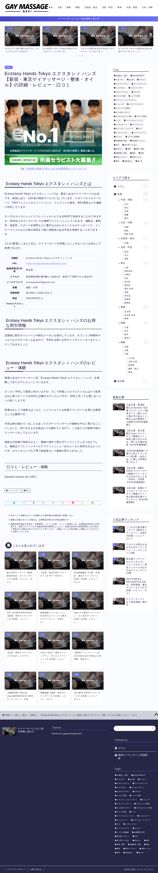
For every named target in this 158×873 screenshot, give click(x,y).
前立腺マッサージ (138, 141)
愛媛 (127, 215)
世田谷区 (129, 271)
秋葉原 (128, 299)
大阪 (60, 7)
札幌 (127, 243)
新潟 (127, 252)
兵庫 (127, 350)
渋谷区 (128, 296)
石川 (127, 255)
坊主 (117, 145)
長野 (127, 259)
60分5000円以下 (138, 75)
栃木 (127, 334)
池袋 (127, 292)
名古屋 (128, 312)
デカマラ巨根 (141, 116)
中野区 (128, 275)
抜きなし (119, 149)
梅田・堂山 (133, 369)
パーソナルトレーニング (134, 120)
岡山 (127, 208)
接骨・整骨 (140, 149)
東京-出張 (129, 289)
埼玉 (127, 331)
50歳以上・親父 (121, 75)
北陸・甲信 (107, 7)
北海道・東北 (90, 7)
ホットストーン (137, 124)
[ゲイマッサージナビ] (27, 12)
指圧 (129, 149)
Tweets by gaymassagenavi (66, 733)
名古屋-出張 (130, 315)
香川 (127, 218)
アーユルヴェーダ (140, 84)
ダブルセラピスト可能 (123, 116)
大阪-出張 (132, 361)
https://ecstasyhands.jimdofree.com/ (46, 263)
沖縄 (127, 227)
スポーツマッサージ (136, 104)
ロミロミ (119, 137)
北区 (127, 278)
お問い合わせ (36, 869)
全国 (132, 194)
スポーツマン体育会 (123, 108)
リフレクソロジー (122, 133)
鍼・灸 (140, 161)
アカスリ (142, 80)
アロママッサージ (122, 84)
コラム (131, 186)
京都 (127, 347)
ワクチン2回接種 (133, 137)
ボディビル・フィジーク (124, 129)
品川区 (128, 282)
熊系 (142, 153)
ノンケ (118, 120)
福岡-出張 (129, 234)
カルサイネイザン (122, 92)
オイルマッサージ (14, 491)
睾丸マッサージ (121, 157)
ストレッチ (120, 104)
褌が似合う (128, 161)
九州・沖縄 (147, 7)
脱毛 (27, 491)
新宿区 (8, 67)
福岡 (127, 231)
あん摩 (131, 80)
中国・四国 (131, 7)
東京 (51, 7)
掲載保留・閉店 (121, 153)
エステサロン (120, 88)
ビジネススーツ (121, 124)
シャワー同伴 (135, 96)
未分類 (131, 381)
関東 (69, 7)
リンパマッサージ (140, 133)
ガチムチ (137, 92)
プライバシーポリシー (16, 869)
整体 (133, 153)
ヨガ (139, 129)
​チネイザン (120, 80)
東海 (119, 7)
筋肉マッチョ (136, 157)
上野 (127, 268)
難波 (130, 372)
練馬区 (128, 303)
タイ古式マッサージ (123, 112)
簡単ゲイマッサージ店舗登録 (133, 757)
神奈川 (128, 338)
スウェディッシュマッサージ (126, 100)
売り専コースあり (131, 145)
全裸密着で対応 (121, 141)
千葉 (127, 327)
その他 (131, 358)
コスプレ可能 (120, 96)
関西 (77, 7)
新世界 (131, 365)
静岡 (127, 318)
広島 (127, 211)
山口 (127, 204)
